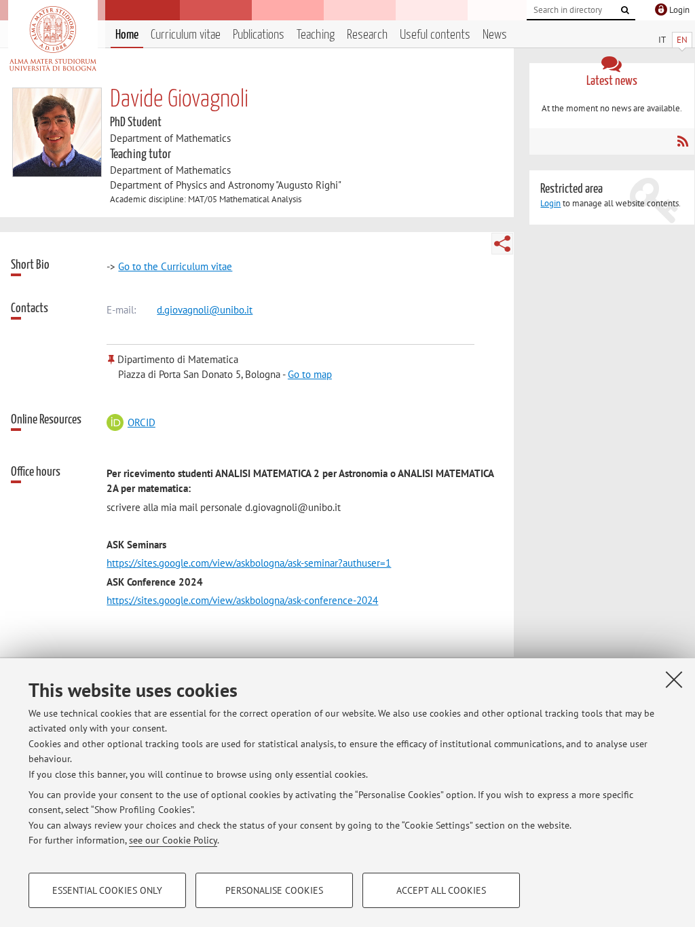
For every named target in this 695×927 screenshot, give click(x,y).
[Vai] (625, 10)
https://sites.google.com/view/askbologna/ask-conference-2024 (242, 600)
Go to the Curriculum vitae (175, 266)
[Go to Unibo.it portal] (52, 38)
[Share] (502, 243)
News (495, 35)
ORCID (141, 422)
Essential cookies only (107, 890)
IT (662, 39)
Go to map (310, 374)
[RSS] (682, 141)
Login (550, 203)
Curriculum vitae (186, 35)
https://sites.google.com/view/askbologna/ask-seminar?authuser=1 (249, 562)
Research (367, 35)
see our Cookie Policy (173, 840)
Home (126, 35)
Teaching (316, 35)
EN (682, 39)
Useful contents (435, 35)
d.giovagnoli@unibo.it (204, 309)
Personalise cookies (274, 890)
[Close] (674, 679)
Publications (258, 35)
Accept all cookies (441, 890)
